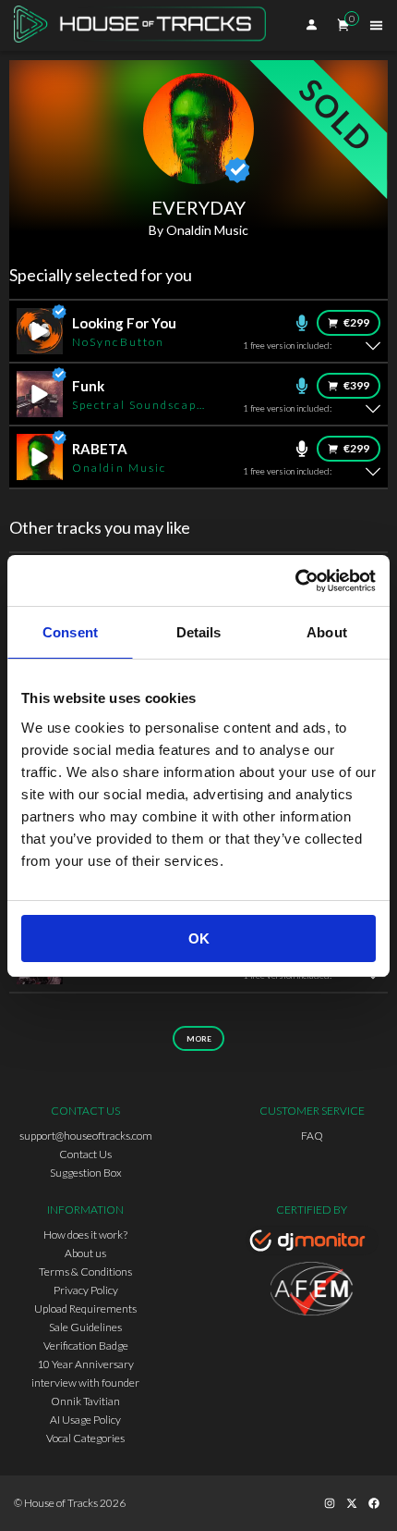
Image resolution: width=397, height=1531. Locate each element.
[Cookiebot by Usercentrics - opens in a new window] (295, 581)
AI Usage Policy (85, 1419)
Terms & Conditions (85, 1271)
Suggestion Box (86, 1172)
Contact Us (85, 1154)
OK (199, 938)
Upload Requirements (85, 1308)
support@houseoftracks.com (85, 1135)
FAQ (312, 1135)
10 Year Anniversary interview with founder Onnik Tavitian (85, 1382)
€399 (356, 385)
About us (85, 1253)
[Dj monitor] (312, 1243)
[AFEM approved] (312, 1291)
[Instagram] (329, 1503)
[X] (352, 1503)
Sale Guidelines (85, 1327)
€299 (356, 322)
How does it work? (85, 1234)
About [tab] (327, 632)
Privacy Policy (86, 1290)
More (198, 1038)
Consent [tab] (70, 632)
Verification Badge (85, 1345)
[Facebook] (374, 1503)
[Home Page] (145, 25)
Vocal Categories (85, 1438)
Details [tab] (199, 632)
